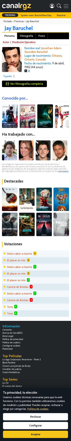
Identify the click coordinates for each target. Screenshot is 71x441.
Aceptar (35, 434)
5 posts (7, 76)
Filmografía (26, 35)
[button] (59, 6)
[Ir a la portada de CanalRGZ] (16, 6)
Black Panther (9, 362)
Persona (9, 35)
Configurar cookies (11, 345)
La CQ (5, 383)
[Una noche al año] (27, 224)
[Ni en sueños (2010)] (63, 116)
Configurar (35, 425)
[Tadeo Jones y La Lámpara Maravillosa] (61, 199)
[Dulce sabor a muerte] (44, 199)
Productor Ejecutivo (24, 42)
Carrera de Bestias (17, 286)
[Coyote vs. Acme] (10, 199)
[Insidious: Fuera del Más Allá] (44, 224)
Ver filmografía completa (26, 83)
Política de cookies (11, 342)
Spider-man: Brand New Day (36, 15)
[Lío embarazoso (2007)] (27, 116)
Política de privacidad (12, 339)
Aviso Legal (7, 336)
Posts (41, 35)
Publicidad (7, 349)
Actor (6, 42)
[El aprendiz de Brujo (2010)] (45, 116)
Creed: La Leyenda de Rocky (16, 366)
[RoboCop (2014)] (10, 116)
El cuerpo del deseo (12, 386)
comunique (63, 171)
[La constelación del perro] (10, 224)
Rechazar (35, 416)
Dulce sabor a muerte (19, 253)
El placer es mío (16, 260)
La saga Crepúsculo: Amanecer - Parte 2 (21, 359)
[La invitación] (27, 199)
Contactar (7, 330)
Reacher (61, 15)
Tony (10, 306)
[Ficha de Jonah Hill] (9, 150)
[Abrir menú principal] (66, 6)
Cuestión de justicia (11, 369)
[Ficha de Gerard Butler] (60, 150)
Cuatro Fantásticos (11, 372)
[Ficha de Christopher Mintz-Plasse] (43, 150)
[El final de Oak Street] (61, 224)
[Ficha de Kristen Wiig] (26, 150)
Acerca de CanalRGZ (12, 333)
